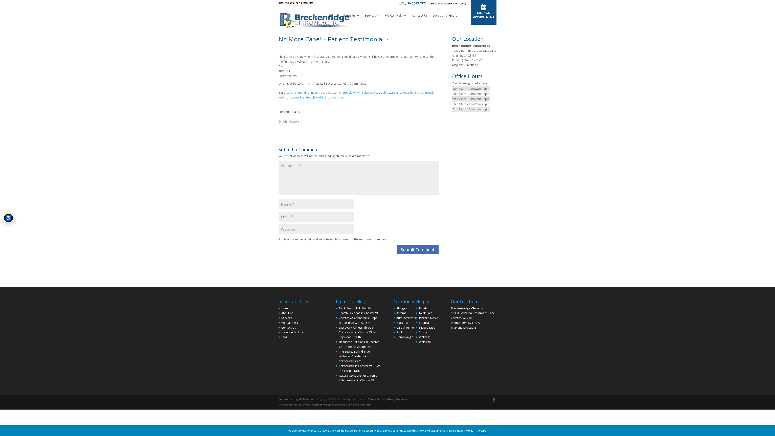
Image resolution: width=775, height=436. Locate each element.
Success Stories (336, 83)
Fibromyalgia (404, 337)
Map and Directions (465, 65)
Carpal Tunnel (405, 327)
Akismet (366, 404)
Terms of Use (376, 399)
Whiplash (425, 342)
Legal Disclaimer (304, 399)
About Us (348, 15)
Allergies (401, 308)
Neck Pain (425, 313)
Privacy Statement (398, 399)
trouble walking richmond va (324, 97)
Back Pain (402, 323)
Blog (332, 26)
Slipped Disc (427, 327)
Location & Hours (445, 15)
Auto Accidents (406, 318)
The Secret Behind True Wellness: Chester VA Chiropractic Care (354, 356)
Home (333, 15)
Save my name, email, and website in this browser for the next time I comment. (335, 239)
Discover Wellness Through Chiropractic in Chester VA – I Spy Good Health (358, 332)
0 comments (358, 83)
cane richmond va (298, 92)
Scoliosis (402, 332)
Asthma (401, 313)
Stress (423, 332)
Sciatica (424, 323)
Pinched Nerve (428, 318)
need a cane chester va (326, 92)
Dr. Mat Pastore (292, 83)
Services (370, 15)
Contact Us (420, 15)
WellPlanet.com (315, 404)
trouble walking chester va (360, 92)
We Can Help (394, 15)
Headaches (426, 308)
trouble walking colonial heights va (401, 92)
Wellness (424, 337)
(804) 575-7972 (416, 3)
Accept (482, 430)
